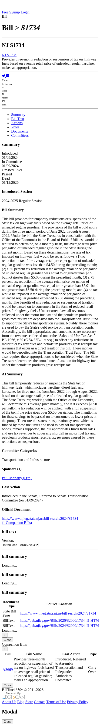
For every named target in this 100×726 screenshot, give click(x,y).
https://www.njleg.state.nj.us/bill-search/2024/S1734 (40, 518)
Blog (20, 702)
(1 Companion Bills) (17, 523)
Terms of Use (56, 702)
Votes (15, 127)
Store (29, 702)
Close (7, 640)
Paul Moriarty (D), (17, 478)
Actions (17, 123)
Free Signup (11, 12)
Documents (19, 131)
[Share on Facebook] (7, 76)
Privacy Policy (77, 702)
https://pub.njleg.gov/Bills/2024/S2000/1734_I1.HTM (59, 626)
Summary (18, 115)
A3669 (8, 670)
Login (25, 12)
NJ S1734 (9, 55)
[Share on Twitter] (4, 76)
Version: (8, 540)
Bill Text (17, 119)
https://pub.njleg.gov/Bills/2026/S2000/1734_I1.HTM (59, 620)
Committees (20, 135)
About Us (9, 702)
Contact (39, 702)
